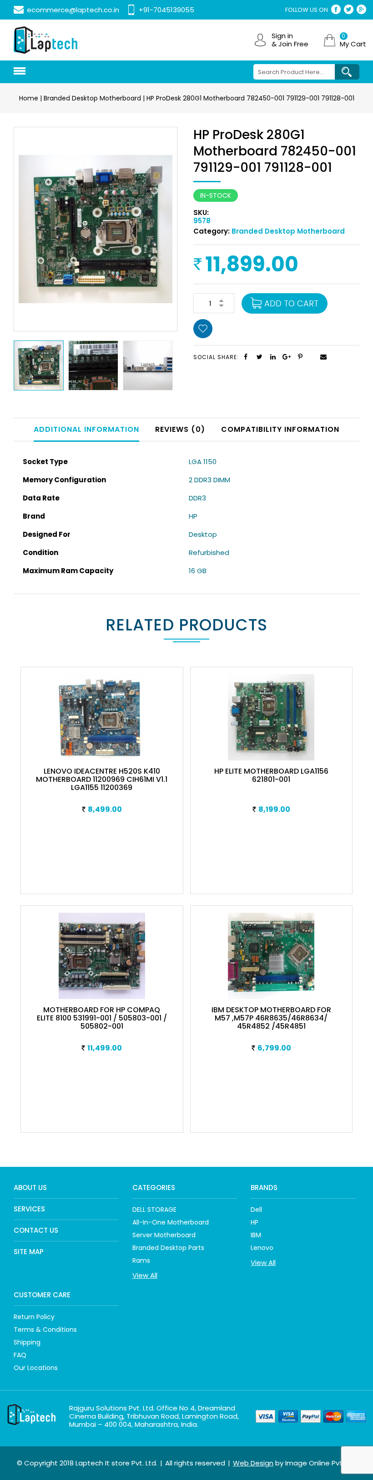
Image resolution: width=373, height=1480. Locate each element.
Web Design (253, 1463)
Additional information (86, 429)
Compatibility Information (280, 429)
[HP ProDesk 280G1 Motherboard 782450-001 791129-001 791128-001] (95, 228)
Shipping (27, 1342)
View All (144, 1275)
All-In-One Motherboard (170, 1222)
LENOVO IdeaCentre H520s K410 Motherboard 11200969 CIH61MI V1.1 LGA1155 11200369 (101, 779)
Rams (141, 1260)
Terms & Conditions (45, 1329)
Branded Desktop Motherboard (92, 98)
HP (193, 516)
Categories (153, 1187)
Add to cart (291, 303)
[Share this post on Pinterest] (300, 357)
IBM (256, 1235)
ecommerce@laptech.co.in (73, 10)
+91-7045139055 (166, 10)
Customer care (42, 1295)
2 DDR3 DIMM (209, 480)
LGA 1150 (203, 461)
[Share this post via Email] (314, 358)
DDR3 (197, 498)
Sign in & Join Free (290, 40)
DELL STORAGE (154, 1209)
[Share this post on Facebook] (245, 357)
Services (29, 1209)
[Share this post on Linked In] (273, 357)
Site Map (29, 1251)
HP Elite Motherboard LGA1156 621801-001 (271, 775)
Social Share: (216, 357)
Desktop (203, 534)
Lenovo (262, 1247)
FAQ (20, 1355)
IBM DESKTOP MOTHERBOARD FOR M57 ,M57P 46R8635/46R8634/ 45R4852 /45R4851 (271, 1018)
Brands (264, 1187)
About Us (30, 1187)
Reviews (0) (180, 429)
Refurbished (209, 552)
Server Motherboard (164, 1235)
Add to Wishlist (204, 329)
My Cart (353, 40)
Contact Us (36, 1230)
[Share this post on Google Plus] (286, 357)
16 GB (198, 570)
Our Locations (36, 1367)
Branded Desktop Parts (168, 1247)
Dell (256, 1209)
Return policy (34, 1316)
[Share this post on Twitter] (259, 357)
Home (28, 98)
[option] (41, 365)
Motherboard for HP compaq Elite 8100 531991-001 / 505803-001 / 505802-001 (102, 1018)
